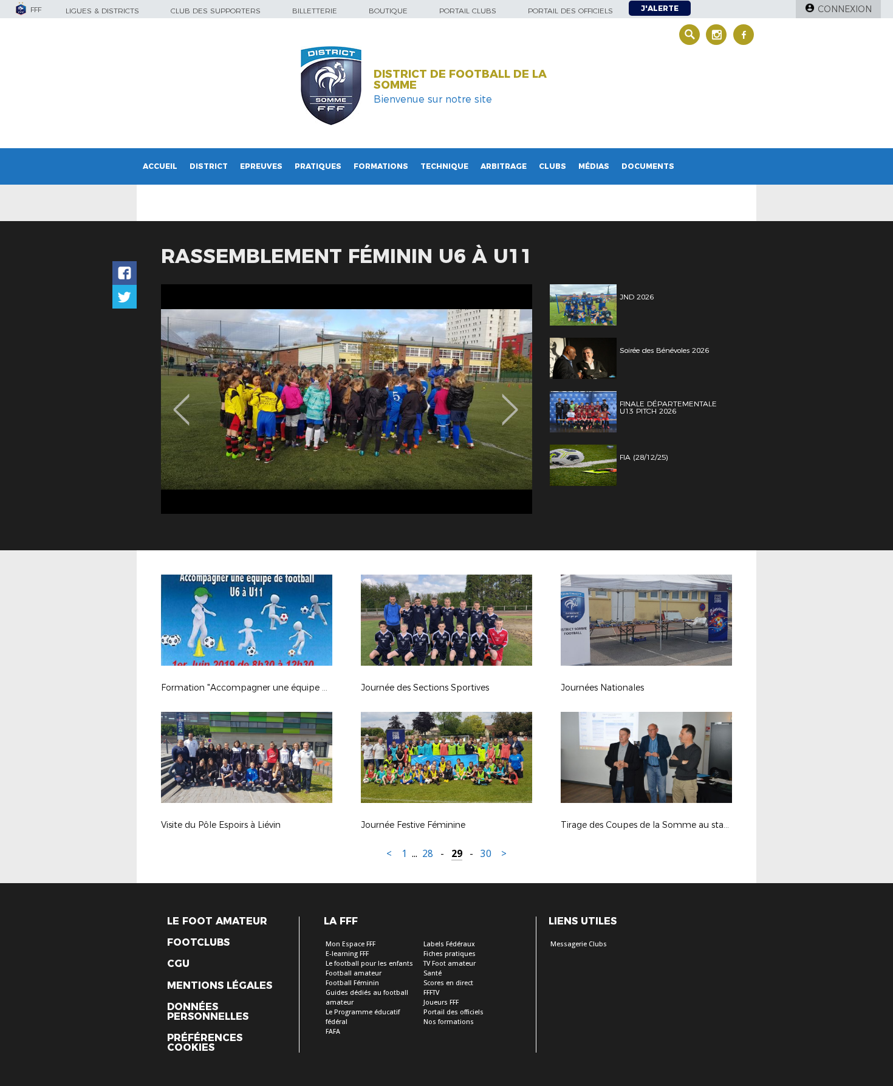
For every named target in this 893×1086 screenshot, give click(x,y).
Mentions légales (219, 986)
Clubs (552, 166)
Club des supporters (216, 10)
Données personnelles (207, 1012)
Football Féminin (352, 983)
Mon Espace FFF (350, 944)
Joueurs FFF (441, 1002)
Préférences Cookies (204, 1043)
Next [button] (510, 400)
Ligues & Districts (102, 10)
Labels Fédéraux (449, 944)
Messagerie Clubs (578, 944)
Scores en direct (448, 983)
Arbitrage (504, 166)
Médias (593, 166)
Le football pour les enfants (369, 964)
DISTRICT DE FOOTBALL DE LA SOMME (460, 79)
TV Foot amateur (449, 964)
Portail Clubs (467, 10)
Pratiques (318, 166)
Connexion (845, 9)
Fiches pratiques (449, 954)
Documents (647, 166)
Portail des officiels (570, 10)
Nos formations (448, 1022)
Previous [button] (181, 400)
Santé (432, 973)
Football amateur (353, 973)
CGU (178, 964)
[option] (346, 399)
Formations (381, 166)
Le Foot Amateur (217, 921)
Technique (444, 166)
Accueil (160, 166)
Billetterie (314, 10)
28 (427, 853)
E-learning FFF (347, 954)
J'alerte (660, 8)
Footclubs (198, 943)
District (209, 166)
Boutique (388, 10)
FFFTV (431, 993)
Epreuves (261, 166)
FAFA (333, 1032)
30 (486, 853)
